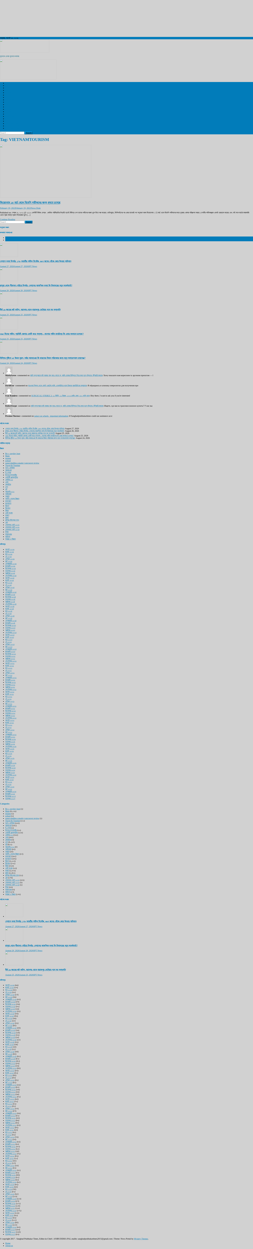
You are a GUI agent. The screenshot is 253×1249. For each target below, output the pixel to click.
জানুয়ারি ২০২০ (10, 737)
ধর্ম (6, 121)
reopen (8, 458)
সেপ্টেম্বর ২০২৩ (10, 632)
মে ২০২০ (8, 727)
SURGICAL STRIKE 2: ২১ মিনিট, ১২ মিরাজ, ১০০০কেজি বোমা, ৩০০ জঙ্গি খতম (60, 396)
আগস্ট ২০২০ (9, 720)
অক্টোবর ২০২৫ (10, 573)
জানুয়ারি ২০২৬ (10, 566)
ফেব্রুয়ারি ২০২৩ (10, 649)
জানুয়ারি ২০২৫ (10, 594)
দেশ (6, 85)
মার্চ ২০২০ (8, 732)
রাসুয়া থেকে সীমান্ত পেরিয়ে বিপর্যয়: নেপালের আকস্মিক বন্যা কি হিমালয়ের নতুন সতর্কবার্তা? (36, 285)
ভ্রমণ (7, 104)
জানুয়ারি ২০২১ (10, 708)
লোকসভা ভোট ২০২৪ (12, 529)
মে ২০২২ (8, 670)
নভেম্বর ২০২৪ (10, 599)
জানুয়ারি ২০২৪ (10, 623)
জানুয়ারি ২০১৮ (10, 794)
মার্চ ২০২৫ (8, 590)
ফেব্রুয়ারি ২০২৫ (10, 592)
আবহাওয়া (8, 109)
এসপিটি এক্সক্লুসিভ (11, 83)
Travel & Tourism (12, 128)
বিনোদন (7, 102)
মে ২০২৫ (8, 585)
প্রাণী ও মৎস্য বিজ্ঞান (12, 123)
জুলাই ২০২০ (9, 723)
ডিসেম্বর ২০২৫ (10, 568)
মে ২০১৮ (8, 784)
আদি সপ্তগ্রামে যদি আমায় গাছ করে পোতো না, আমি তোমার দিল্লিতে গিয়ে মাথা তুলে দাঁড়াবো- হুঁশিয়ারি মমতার (66, 375)
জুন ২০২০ (8, 725)
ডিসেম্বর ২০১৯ (10, 739)
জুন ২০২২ (8, 668)
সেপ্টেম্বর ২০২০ (10, 718)
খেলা (6, 97)
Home (7, 1243)
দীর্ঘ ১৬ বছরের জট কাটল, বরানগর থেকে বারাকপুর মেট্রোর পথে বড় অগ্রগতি (30, 309)
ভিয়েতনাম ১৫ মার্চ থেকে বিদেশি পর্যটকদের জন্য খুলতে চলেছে (30, 202)
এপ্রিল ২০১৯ (9, 758)
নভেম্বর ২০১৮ (10, 770)
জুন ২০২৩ (8, 639)
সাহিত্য (7, 537)
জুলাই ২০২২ (9, 666)
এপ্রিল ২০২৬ (9, 559)
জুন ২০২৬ (8, 554)
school (8, 461)
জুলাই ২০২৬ (9, 552)
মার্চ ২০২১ (8, 704)
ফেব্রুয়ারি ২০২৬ (10, 564)
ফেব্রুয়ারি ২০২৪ (10, 620)
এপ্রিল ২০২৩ (9, 644)
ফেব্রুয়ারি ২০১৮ (10, 791)
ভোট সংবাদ (9, 513)
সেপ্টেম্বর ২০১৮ (10, 775)
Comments (9, 240)
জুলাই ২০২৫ (9, 580)
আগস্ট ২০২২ (9, 663)
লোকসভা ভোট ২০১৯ (12, 525)
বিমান (7, 510)
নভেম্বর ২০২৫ (10, 571)
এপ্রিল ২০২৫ (9, 587)
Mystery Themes (141, 1239)
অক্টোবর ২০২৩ (10, 630)
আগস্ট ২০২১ (9, 692)
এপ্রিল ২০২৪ (9, 616)
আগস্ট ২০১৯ (9, 749)
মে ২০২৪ (8, 613)
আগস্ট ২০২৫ (9, 578)
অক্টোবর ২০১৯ (10, 744)
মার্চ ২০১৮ (8, 789)
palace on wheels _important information (51, 416)
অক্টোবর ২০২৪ (10, 602)
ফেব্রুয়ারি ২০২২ (10, 677)
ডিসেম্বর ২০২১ (10, 682)
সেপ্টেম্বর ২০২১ (10, 689)
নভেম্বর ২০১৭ (10, 798)
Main (7, 456)
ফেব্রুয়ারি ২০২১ (10, 706)
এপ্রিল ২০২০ (9, 730)
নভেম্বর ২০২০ (10, 713)
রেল (6, 95)
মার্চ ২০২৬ (8, 561)
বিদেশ (7, 88)
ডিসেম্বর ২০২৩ (10, 625)
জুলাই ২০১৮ (9, 779)
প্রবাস (7, 119)
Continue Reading (7, 219)
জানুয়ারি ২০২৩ (10, 651)
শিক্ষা (7, 532)
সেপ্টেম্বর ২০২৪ (10, 604)
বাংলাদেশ (8, 92)
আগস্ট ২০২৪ (9, 606)
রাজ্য (7, 90)
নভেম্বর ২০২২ (10, 656)
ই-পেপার (8, 111)
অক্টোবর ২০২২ (10, 658)
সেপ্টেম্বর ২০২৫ (10, 575)
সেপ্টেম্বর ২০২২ (10, 661)
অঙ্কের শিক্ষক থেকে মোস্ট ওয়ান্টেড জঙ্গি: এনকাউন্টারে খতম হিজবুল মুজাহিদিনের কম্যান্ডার (57, 385)
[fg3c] (28, 79)
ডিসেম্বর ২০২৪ (10, 597)
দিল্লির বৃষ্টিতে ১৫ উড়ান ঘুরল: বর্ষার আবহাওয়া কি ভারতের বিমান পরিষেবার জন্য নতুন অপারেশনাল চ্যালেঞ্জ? (43, 358)
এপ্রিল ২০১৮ (9, 787)
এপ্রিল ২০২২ (9, 673)
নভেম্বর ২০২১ (10, 685)
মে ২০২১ (8, 699)
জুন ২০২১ (8, 696)
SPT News (32, 266)
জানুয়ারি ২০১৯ (10, 765)
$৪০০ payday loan (12, 453)
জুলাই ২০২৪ (9, 609)
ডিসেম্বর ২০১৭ (10, 796)
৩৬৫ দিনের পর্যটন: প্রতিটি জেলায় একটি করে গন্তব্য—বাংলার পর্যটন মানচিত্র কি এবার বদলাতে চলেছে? (42, 333)
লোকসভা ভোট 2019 (12, 126)
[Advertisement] (79, 18)
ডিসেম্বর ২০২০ (10, 711)
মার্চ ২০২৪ (8, 618)
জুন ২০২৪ (8, 611)
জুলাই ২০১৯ (9, 751)
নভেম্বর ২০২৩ (10, 628)
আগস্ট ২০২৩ (9, 635)
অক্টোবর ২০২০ (10, 715)
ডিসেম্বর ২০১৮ (10, 768)
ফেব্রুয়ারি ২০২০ (10, 734)
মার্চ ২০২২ (8, 675)
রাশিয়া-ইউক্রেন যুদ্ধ (12, 520)
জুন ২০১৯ (8, 753)
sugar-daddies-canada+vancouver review (22, 463)
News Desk (36, 208)
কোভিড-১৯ (9, 480)
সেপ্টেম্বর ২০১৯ (10, 746)
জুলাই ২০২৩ (9, 637)
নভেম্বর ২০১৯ (10, 742)
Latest (7, 238)
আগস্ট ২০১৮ (9, 777)
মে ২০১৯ (8, 756)
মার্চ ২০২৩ (8, 647)
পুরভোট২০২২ (9, 491)
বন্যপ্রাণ (8, 107)
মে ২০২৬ (8, 556)
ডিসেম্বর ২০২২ (10, 654)
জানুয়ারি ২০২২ (10, 680)
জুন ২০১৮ (8, 782)
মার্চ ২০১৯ (8, 760)
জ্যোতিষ (8, 484)
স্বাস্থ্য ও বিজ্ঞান (10, 100)
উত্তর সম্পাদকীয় (11, 114)
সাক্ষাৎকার (8, 534)
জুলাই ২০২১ (9, 694)
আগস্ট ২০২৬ (9, 549)
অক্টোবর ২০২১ (10, 687)
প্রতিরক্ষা (8, 494)
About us (9, 1246)
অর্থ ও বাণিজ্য (10, 116)
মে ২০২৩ (8, 642)
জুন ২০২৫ (8, 583)
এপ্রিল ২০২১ (9, 701)
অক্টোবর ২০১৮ (10, 772)
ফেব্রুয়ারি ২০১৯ (10, 763)
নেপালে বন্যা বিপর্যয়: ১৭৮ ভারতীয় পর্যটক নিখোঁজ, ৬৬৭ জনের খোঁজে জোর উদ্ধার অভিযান (35, 261)
